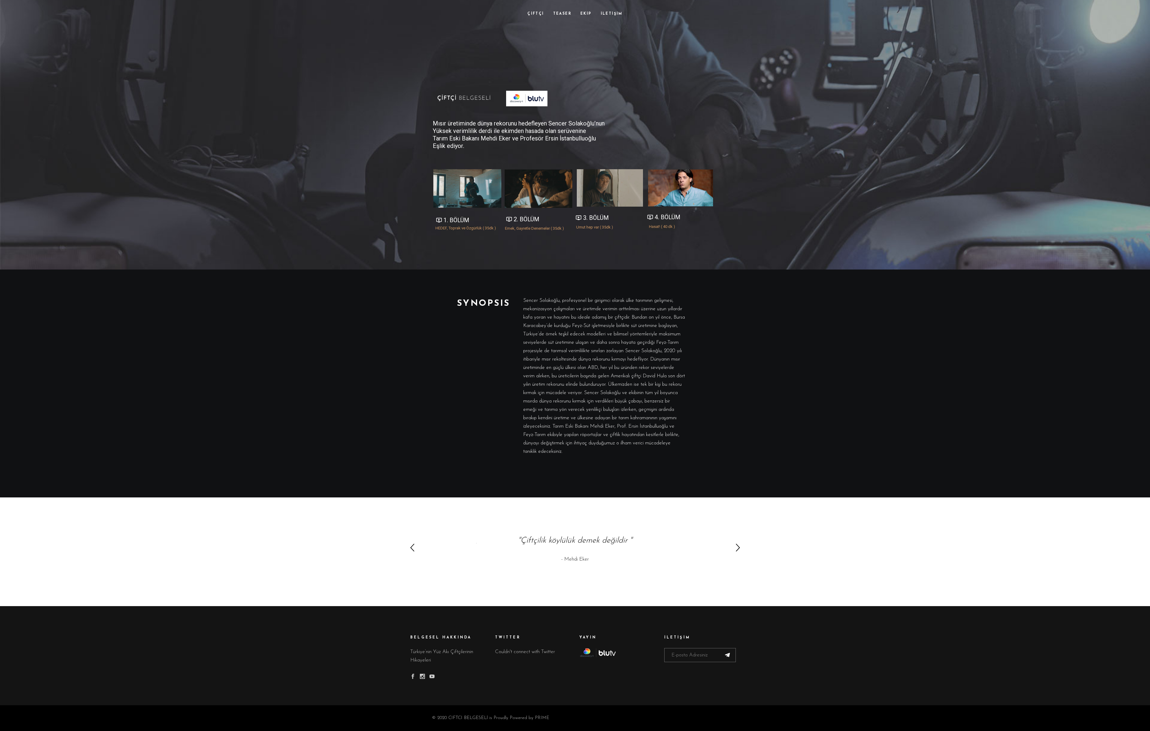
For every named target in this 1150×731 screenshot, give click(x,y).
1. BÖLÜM (452, 220)
